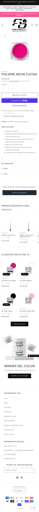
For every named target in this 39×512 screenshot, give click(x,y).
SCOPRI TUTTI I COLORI (19, 376)
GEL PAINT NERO (7, 311)
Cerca (6, 398)
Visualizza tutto (7, 209)
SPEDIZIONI (8, 412)
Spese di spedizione (14, 81)
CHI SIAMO (7, 407)
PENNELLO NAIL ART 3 (9, 235)
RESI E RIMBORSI (9, 421)
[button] (2, 25)
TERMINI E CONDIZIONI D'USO (13, 425)
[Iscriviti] (33, 470)
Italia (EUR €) (18, 491)
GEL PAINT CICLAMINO (9, 280)
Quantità (4, 84)
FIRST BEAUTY (21, 508)
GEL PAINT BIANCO (26, 280)
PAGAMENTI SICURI (10, 416)
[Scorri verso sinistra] (15, 247)
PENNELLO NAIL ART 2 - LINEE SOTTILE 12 (27, 236)
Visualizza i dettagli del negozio (14, 116)
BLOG (6, 403)
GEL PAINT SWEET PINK (27, 311)
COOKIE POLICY (9, 430)
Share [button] (6, 174)
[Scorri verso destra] (24, 247)
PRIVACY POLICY (9, 434)
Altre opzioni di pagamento (19, 105)
